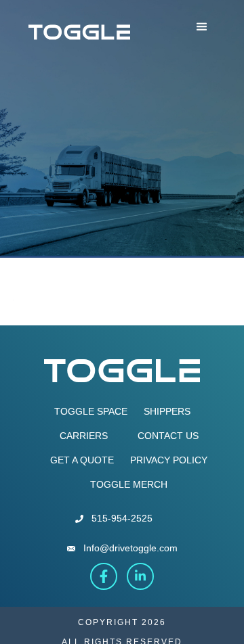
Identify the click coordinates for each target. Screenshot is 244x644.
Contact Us (168, 435)
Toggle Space (90, 411)
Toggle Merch (128, 484)
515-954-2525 (122, 518)
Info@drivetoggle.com (130, 548)
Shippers (167, 411)
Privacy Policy (168, 460)
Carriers (84, 435)
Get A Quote (82, 460)
